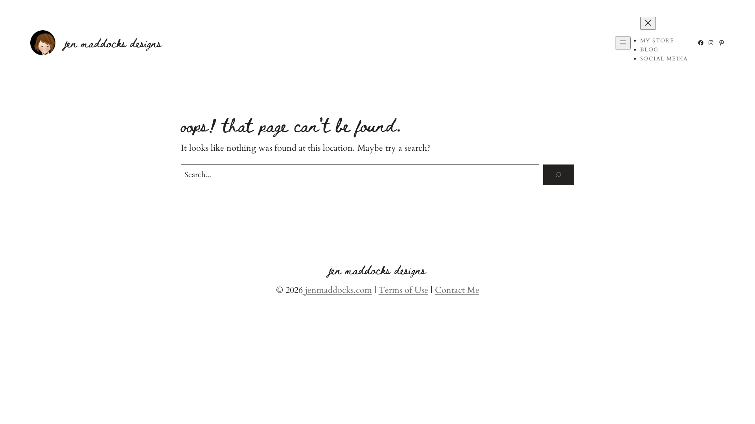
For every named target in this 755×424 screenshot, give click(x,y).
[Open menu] (623, 43)
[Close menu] (648, 23)
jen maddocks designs (113, 42)
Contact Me (457, 290)
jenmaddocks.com (337, 290)
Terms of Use (403, 290)
